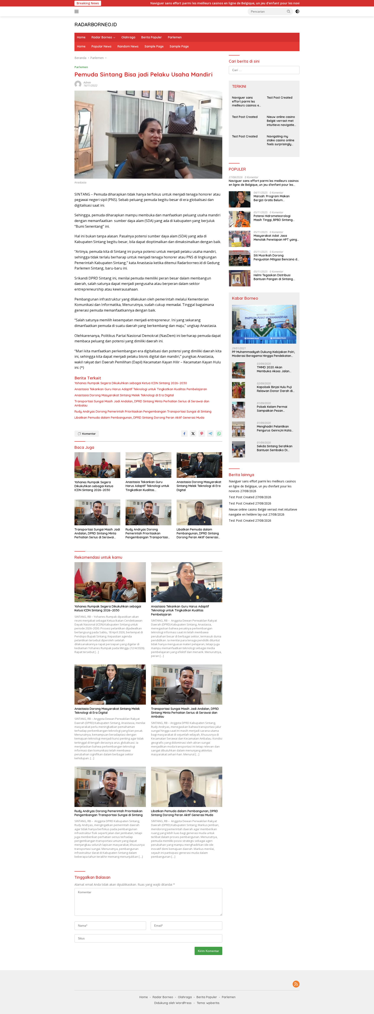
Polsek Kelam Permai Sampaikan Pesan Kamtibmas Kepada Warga (272, 409)
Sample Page (154, 46)
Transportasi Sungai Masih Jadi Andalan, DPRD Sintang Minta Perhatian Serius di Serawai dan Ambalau (141, 403)
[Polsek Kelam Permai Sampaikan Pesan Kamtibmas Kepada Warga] (238, 410)
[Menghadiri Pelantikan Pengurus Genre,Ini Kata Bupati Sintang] (238, 429)
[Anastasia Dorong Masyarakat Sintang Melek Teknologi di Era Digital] (199, 465)
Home (81, 37)
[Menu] (77, 11)
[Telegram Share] (210, 433)
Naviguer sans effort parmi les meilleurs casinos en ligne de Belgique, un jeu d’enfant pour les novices (197, 3)
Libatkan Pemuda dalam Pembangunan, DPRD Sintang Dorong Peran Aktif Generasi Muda (139, 418)
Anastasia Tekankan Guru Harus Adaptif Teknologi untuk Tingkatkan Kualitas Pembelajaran (140, 389)
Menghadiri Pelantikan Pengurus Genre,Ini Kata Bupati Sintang (274, 428)
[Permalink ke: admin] (77, 84)
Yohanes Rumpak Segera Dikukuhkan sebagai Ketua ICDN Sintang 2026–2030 (130, 383)
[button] (288, 11)
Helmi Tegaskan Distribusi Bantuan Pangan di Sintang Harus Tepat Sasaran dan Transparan (273, 277)
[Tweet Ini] (193, 433)
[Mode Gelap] (297, 11)
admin (87, 82)
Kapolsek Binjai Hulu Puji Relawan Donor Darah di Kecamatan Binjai (275, 389)
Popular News (101, 46)
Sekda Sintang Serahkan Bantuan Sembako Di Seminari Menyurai (274, 448)
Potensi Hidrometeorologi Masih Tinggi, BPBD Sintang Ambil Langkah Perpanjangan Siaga (275, 218)
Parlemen (175, 37)
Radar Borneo (102, 37)
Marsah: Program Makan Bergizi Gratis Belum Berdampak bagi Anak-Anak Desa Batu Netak (274, 198)
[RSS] (296, 984)
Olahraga (128, 37)
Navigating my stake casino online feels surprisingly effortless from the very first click (281, 140)
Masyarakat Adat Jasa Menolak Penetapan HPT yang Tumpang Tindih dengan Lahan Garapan (276, 238)
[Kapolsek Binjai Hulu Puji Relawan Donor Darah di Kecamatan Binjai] (238, 390)
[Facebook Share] (184, 433)
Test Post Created (279, 98)
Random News (128, 46)
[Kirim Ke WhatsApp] (219, 433)
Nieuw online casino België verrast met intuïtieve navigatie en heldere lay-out (281, 121)
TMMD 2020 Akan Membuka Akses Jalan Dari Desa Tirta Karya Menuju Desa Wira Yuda (274, 369)
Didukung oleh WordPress (173, 1003)
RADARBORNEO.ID (95, 24)
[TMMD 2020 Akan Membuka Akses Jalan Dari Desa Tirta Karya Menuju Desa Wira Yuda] (238, 370)
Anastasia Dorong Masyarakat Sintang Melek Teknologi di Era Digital (124, 395)
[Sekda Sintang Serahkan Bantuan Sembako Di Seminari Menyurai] (238, 449)
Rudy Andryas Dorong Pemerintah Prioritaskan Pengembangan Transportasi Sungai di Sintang (142, 411)
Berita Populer (151, 37)
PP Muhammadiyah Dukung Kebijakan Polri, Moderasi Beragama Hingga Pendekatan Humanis (263, 354)
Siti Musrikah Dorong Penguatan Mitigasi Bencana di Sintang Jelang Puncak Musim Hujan (276, 257)
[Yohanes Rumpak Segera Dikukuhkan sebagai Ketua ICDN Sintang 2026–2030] (97, 465)
